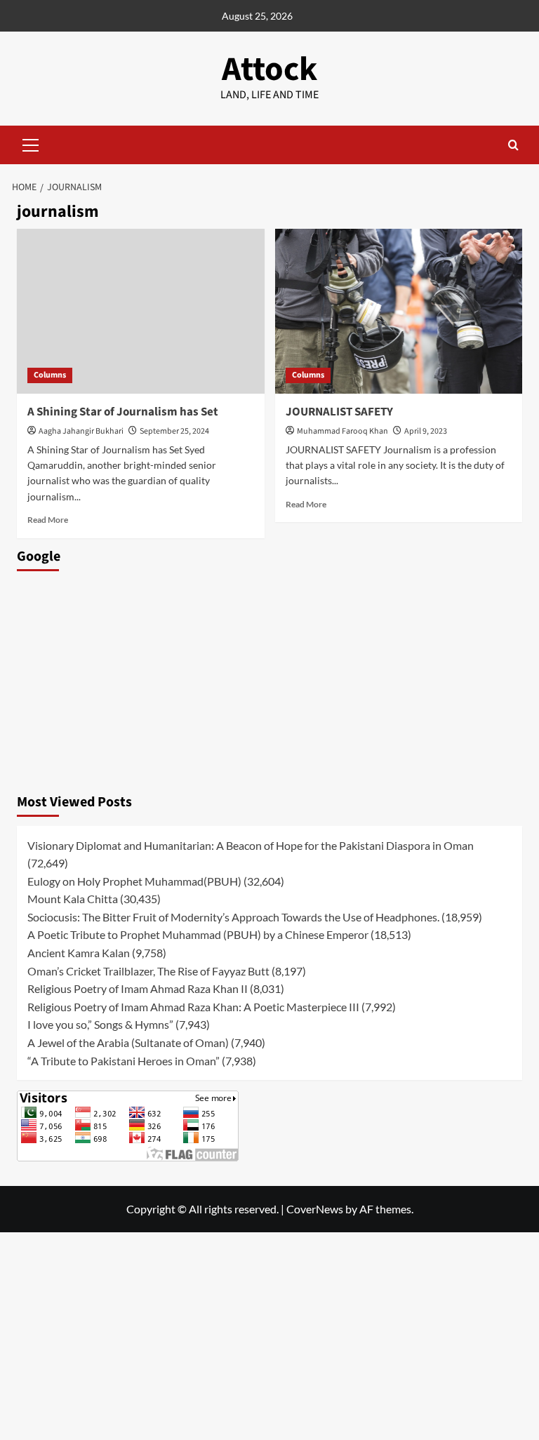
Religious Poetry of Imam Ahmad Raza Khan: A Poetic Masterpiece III (193, 1006)
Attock (269, 69)
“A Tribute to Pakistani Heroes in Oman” (123, 1060)
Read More (47, 519)
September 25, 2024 (174, 431)
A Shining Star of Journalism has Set (122, 412)
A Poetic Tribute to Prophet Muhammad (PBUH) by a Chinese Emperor (197, 934)
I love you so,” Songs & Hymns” (100, 1024)
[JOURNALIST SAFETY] (399, 311)
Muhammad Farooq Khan (342, 431)
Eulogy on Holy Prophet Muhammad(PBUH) (134, 881)
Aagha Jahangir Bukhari (81, 431)
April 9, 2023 (425, 431)
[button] (31, 143)
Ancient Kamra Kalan (78, 952)
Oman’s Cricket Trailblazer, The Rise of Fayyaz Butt (148, 971)
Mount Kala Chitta (72, 898)
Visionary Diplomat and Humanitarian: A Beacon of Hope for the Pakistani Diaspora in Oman (250, 845)
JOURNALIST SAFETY (339, 412)
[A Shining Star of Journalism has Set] (141, 311)
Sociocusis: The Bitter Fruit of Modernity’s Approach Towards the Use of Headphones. (233, 917)
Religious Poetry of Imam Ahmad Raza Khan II (137, 988)
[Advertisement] (269, 678)
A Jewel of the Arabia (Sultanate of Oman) (128, 1042)
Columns (50, 375)
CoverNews (314, 1208)
